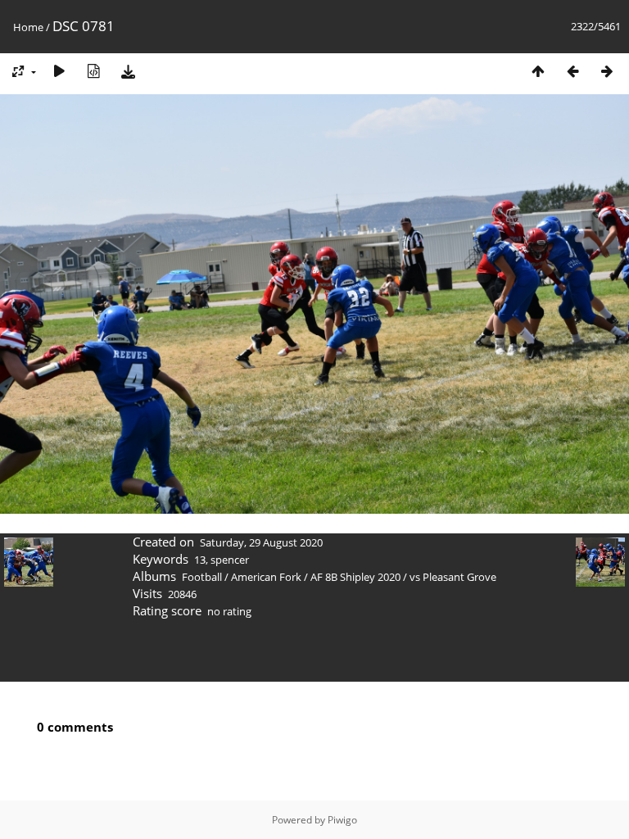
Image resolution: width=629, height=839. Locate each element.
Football (202, 576)
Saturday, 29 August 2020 (261, 542)
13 (200, 559)
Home (28, 27)
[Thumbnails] (538, 70)
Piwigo (342, 820)
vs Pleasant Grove (453, 576)
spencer (229, 559)
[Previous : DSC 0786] (572, 70)
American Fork (266, 576)
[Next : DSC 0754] (607, 70)
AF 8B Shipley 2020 (355, 576)
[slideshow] (59, 70)
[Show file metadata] (93, 70)
